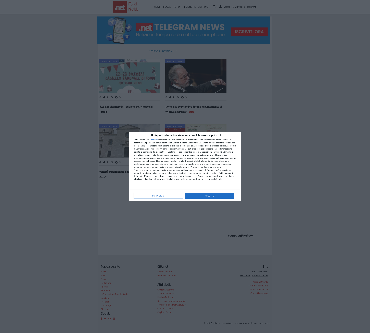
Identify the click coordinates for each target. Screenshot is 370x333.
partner (154, 140)
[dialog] (185, 166)
